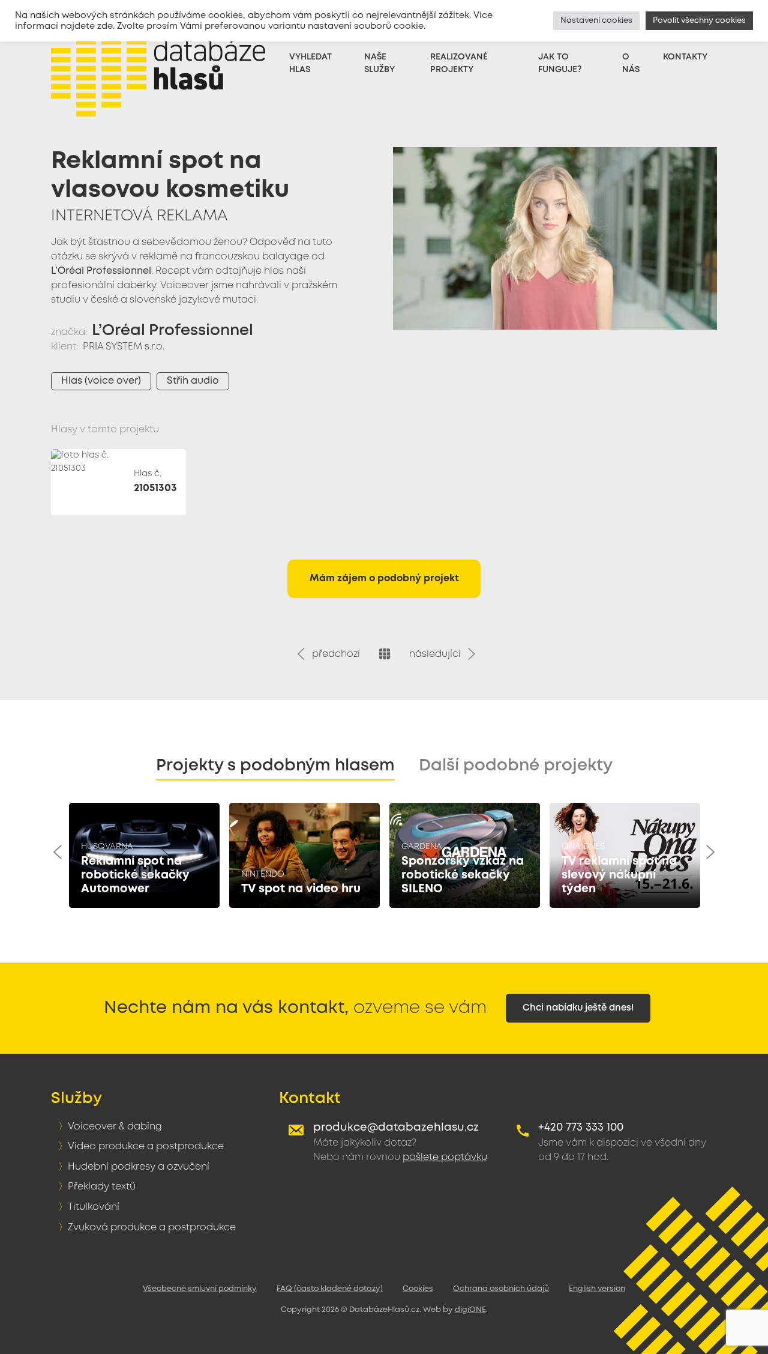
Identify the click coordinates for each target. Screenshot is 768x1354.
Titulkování (93, 1207)
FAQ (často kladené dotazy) (330, 1289)
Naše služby (379, 63)
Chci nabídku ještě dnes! (578, 1008)
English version (597, 1289)
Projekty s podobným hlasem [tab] (275, 765)
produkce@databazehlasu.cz (396, 1127)
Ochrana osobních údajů (501, 1289)
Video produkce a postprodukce (146, 1146)
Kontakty (685, 57)
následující (437, 654)
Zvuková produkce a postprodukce (152, 1227)
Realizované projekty (459, 63)
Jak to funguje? (559, 63)
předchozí (333, 654)
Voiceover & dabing (115, 1126)
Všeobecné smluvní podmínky (200, 1289)
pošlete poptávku (445, 1157)
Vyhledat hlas (310, 63)
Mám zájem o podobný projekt (384, 578)
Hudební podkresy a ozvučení (138, 1166)
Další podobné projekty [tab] (516, 765)
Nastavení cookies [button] (596, 20)
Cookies (418, 1289)
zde (105, 26)
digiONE (470, 1310)
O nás (631, 63)
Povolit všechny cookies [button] (699, 20)
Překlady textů (102, 1186)
